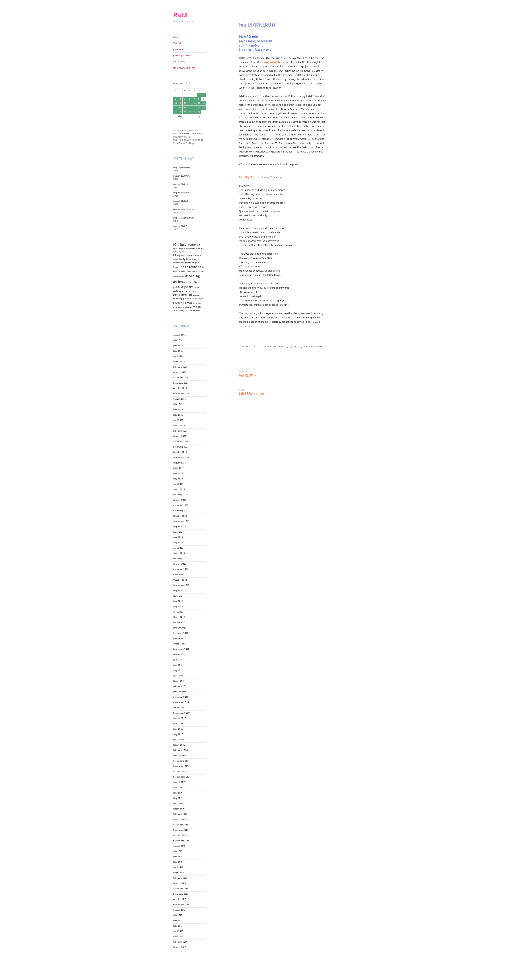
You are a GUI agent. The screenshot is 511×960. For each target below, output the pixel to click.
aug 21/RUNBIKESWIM (183, 218)
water (181, 311)
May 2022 (178, 606)
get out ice (189, 263)
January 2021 (179, 692)
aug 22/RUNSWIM (181, 167)
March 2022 (179, 617)
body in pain (191, 256)
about (176, 37)
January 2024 (179, 500)
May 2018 (178, 862)
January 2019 (179, 819)
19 (185, 107)
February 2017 (180, 942)
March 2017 (178, 936)
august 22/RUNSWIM (183, 209)
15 (199, 103)
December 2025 (180, 377)
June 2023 (178, 537)
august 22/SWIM (181, 176)
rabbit (197, 288)
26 (185, 112)
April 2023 (178, 548)
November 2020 (181, 702)
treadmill (187, 307)
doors (175, 259)
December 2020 (181, 697)
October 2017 (179, 899)
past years (178, 49)
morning (192, 276)
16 (204, 103)
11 (180, 103)
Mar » (199, 116)
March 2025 (179, 425)
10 (175, 103)
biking (176, 255)
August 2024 (179, 463)
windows (195, 310)
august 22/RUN (180, 184)
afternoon (193, 244)
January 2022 (179, 628)
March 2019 (179, 809)
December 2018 (180, 825)
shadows (178, 302)
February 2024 (180, 495)
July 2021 (177, 660)
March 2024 (179, 489)
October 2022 (180, 580)
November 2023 (181, 511)
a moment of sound (195, 249)
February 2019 (180, 814)
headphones (190, 267)
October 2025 (180, 388)
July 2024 (177, 468)
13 (190, 103)
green (197, 263)
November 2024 (181, 447)
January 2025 (179, 436)
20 (189, 107)
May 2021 (177, 670)
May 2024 (178, 479)
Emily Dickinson (188, 259)
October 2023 (180, 516)
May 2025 (178, 415)
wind (187, 311)
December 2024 (180, 441)
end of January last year (274, 62)
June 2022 (178, 601)
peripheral (178, 287)
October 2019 (180, 771)
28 (194, 112)
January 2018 (179, 883)
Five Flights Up (248, 177)
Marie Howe (200, 272)
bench (200, 252)
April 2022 (178, 612)
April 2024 (178, 484)
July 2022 (177, 596)
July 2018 (177, 851)
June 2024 (178, 473)
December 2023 (180, 505)
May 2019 (178, 798)
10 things (179, 244)
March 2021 (178, 681)
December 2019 (180, 761)
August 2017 (179, 910)
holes (175, 272)
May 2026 (178, 351)
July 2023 (177, 532)
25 (180, 112)
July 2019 (177, 787)
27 (189, 112)
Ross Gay (196, 295)
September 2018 (181, 841)
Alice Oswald (179, 249)
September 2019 (181, 777)
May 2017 (177, 926)
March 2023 (179, 553)
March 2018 (179, 873)
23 (203, 107)
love (193, 272)
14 (194, 103)
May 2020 (178, 734)
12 (185, 103)
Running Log (286, 346)
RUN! (180, 15)
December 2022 (180, 569)
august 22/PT (180, 226)
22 (199, 107)
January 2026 (179, 372)
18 (180, 107)
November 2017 (180, 894)
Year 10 (177, 43)
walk (175, 311)
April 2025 (178, 420)
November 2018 (180, 830)
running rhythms (199, 299)
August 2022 (179, 590)
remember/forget (182, 295)
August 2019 (179, 782)
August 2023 (179, 527)
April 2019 (178, 803)
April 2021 (178, 676)
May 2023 (178, 542)
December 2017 (180, 888)
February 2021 (180, 686)
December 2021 (180, 633)
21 (194, 107)
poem (188, 287)
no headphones (185, 281)
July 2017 (177, 915)
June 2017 (177, 920)
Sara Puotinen (269, 346)
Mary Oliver (178, 276)
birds (183, 256)
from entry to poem (184, 67)
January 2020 (179, 755)
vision (197, 306)
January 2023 (179, 564)
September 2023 (181, 521)
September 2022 (181, 585)
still (311, 346)
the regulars (197, 303)
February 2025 (180, 431)
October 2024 (180, 452)
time (175, 307)
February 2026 (180, 367)
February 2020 (180, 750)
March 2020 (179, 745)
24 (175, 112)
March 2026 (179, 361)
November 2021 (180, 638)
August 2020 (179, 718)
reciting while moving (184, 291)
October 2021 (179, 644)
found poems (178, 263)
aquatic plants (179, 252)
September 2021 (181, 649)
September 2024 (181, 457)
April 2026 (178, 356)
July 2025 (177, 404)
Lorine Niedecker (184, 272)
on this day (179, 61)
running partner (182, 298)
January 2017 (179, 947)
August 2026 (179, 335)
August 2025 (179, 399)
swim (188, 302)
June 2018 (178, 857)
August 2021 (179, 654)
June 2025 (178, 409)
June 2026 (178, 346)
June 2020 (178, 729)
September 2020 (181, 713)
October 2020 (180, 707)
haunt (176, 267)
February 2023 (180, 558)
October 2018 (180, 835)
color (199, 255)
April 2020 (178, 739)
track (180, 307)
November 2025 (181, 383)
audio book (192, 252)
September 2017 (181, 904)
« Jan (179, 116)
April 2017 (178, 931)
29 (199, 112)
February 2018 (180, 878)
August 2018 (179, 846)
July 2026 (177, 340)
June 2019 (178, 793)
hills (203, 268)
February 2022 (180, 622)
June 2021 (177, 665)
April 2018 (178, 867)
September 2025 (181, 393)
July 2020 (178, 723)
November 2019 (180, 766)
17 (175, 107)
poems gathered (182, 55)
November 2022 (181, 574)
